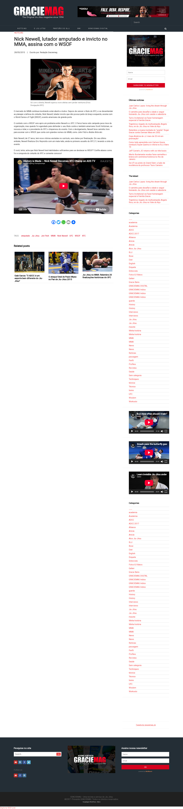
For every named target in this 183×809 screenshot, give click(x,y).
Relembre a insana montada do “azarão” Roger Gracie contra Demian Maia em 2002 (149, 131)
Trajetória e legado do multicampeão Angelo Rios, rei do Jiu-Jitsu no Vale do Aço (148, 125)
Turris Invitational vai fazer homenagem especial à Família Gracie (146, 119)
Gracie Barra (134, 282)
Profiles (132, 364)
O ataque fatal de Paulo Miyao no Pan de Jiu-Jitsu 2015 (63, 278)
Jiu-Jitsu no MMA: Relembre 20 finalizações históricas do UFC (97, 276)
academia (133, 222)
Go (59, 754)
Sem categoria (135, 375)
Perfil (131, 360)
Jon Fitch (45, 236)
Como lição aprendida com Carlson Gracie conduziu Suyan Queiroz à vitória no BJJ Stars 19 (149, 144)
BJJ (130, 252)
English (132, 263)
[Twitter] (29, 762)
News (131, 345)
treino (131, 390)
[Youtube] (16, 762)
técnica (132, 383)
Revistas (133, 368)
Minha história (135, 330)
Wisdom (132, 398)
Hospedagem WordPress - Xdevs (91, 802)
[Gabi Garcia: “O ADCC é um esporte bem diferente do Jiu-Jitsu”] (29, 262)
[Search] (165, 28)
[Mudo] (162, 431)
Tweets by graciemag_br (146, 725)
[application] (149, 422)
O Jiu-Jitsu (40, 28)
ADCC (131, 230)
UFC (71, 236)
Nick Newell (62, 236)
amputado (25, 236)
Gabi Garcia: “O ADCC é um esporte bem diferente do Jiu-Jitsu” (29, 278)
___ (130, 219)
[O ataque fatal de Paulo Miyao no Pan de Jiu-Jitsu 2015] (63, 263)
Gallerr (131, 278)
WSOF (77, 236)
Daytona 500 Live (7, 808)
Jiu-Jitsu (35, 236)
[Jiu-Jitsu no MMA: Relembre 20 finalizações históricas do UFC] (97, 262)
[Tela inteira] (166, 431)
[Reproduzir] (132, 431)
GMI (79, 28)
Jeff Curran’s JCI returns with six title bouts (147, 151)
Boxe (131, 256)
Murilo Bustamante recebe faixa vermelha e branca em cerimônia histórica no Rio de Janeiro (148, 156)
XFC (84, 236)
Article (131, 241)
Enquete (132, 267)
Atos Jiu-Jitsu (135, 248)
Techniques (134, 379)
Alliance (132, 237)
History (132, 304)
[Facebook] (24, 762)
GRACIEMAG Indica (137, 289)
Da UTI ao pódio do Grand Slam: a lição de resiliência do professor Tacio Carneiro (147, 164)
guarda (132, 301)
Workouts (133, 401)
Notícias (22, 28)
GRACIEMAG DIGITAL (98, 28)
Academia (133, 226)
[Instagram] (20, 762)
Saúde (131, 371)
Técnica (132, 386)
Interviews (133, 312)
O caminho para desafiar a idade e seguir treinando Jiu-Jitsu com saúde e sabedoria (147, 113)
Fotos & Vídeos (135, 275)
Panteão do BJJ (61, 28)
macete (132, 327)
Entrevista (133, 271)
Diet (130, 260)
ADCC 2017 (134, 233)
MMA (53, 236)
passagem (133, 357)
